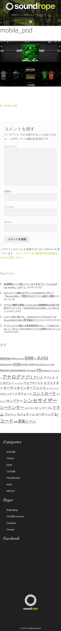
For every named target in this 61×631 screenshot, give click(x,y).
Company (11, 522)
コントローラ (44, 393)
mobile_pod (10, 105)
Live (31, 364)
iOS (45, 358)
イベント (49, 377)
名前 (7, 191)
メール (9, 206)
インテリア (18, 383)
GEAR (9, 464)
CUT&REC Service (15, 516)
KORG (17, 364)
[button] (30, 21)
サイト (8, 222)
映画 (16, 422)
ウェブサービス (33, 383)
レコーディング (43, 414)
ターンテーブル (43, 407)
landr (25, 364)
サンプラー (14, 401)
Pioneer (31, 370)
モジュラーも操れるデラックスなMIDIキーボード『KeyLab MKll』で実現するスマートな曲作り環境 (29, 294)
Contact (10, 529)
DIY (35, 358)
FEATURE (11, 451)
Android (20, 358)
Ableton (5, 358)
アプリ (27, 377)
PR (39, 370)
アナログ (11, 377)
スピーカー (29, 408)
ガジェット (25, 394)
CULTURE (11, 471)
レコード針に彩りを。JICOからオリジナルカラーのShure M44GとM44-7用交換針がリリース (30, 318)
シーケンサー (12, 407)
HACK (9, 484)
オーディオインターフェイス (25, 388)
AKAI (14, 358)
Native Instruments (13, 370)
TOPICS (10, 458)
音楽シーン (27, 421)
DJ (39, 357)
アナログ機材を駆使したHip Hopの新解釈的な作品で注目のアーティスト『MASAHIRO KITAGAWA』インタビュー (32, 308)
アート (38, 377)
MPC (53, 364)
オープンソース (52, 388)
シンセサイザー (40, 400)
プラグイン (10, 414)
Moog (47, 364)
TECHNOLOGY (13, 477)
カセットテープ (8, 393)
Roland (45, 370)
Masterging (12, 509)
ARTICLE (11, 490)
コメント (10, 146)
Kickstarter (6, 364)
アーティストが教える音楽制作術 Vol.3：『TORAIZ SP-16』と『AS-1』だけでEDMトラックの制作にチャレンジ (32, 327)
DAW (29, 357)
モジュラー (24, 414)
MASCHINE (40, 364)
